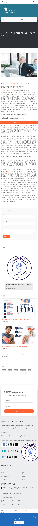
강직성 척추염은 (6, 90)
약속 (22, 473)
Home (4, 469)
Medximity (25, 510)
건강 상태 (18, 372)
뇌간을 (28, 125)
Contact (23, 479)
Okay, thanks (19, 523)
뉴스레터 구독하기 (19, 411)
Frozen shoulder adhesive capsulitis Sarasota (15, 354)
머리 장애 (12, 372)
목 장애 (29, 370)
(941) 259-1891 (8, 2)
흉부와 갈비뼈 (5, 372)
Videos (23, 469)
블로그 (23, 476)
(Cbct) (6, 171)
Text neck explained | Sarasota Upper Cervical (15, 319)
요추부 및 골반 (11, 83)
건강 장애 (4, 370)
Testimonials (6, 476)
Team (4, 479)
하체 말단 (10, 370)
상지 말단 (16, 370)
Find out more (22, 520)
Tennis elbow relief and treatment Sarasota (14, 346)
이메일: (5, 221)
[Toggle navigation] (3, 19)
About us (5, 473)
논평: (4, 228)
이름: (4, 214)
